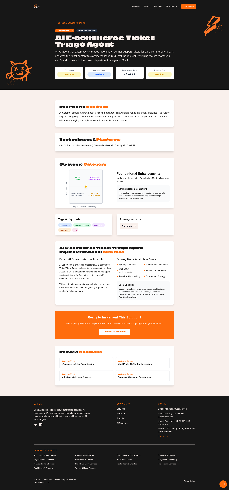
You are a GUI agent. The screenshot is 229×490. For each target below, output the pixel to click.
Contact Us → (164, 436)
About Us (121, 413)
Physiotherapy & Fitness (44, 459)
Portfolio (158, 6)
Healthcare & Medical (84, 459)
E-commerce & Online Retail (128, 455)
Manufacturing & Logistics (45, 464)
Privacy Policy (189, 481)
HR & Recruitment (124, 459)
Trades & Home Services (85, 468)
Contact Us (189, 6)
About (146, 6)
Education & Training (166, 455)
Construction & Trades (84, 455)
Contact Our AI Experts (114, 332)
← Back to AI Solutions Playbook (70, 23)
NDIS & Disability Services (86, 464)
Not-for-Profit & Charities (127, 464)
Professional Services (167, 464)
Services (135, 6)
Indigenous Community (167, 459)
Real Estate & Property (43, 468)
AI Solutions (171, 6)
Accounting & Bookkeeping (45, 455)
